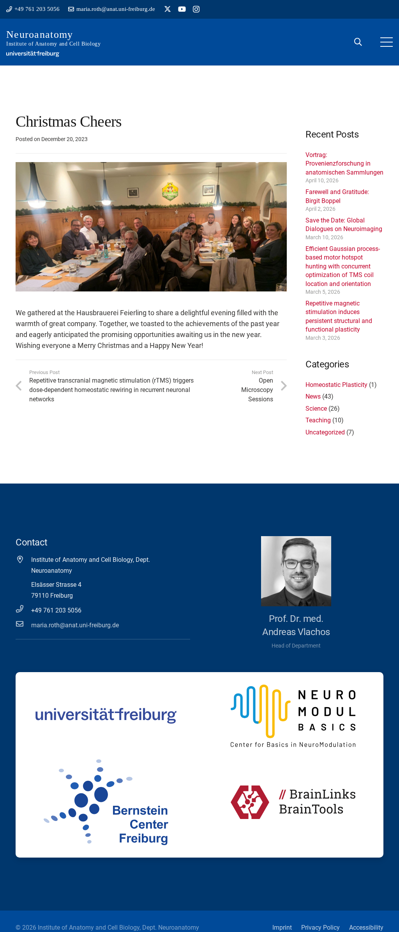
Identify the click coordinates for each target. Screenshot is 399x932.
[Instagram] (196, 9)
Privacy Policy (320, 927)
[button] (358, 42)
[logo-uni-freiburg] (106, 715)
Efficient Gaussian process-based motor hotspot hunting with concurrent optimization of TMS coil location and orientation (342, 266)
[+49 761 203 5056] (23, 609)
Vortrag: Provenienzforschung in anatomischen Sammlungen (344, 163)
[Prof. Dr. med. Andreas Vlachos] (296, 571)
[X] (167, 8)
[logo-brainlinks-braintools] (293, 802)
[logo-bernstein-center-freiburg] (106, 802)
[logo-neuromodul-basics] (293, 716)
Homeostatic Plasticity (336, 384)
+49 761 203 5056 (56, 610)
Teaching (318, 420)
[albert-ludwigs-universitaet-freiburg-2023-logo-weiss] (32, 54)
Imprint (282, 927)
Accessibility (366, 927)
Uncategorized (325, 432)
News (313, 396)
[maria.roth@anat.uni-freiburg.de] (23, 623)
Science (316, 408)
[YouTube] (182, 8)
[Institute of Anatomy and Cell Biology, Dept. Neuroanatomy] (23, 559)
